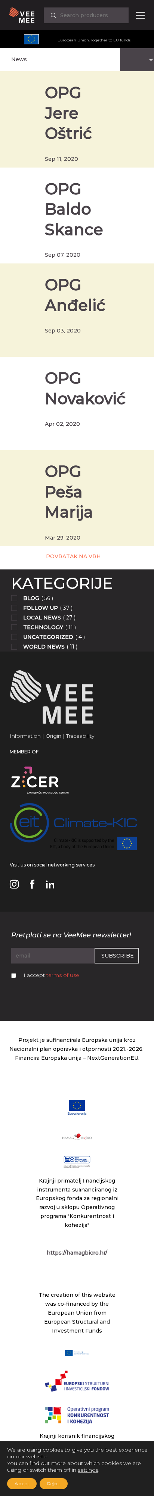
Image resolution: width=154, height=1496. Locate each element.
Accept (22, 1483)
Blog (31, 598)
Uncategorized (48, 637)
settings (88, 1470)
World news (44, 647)
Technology (43, 627)
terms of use (62, 975)
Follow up (40, 608)
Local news (42, 618)
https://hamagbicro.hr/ (77, 1252)
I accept (51, 975)
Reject (53, 1483)
